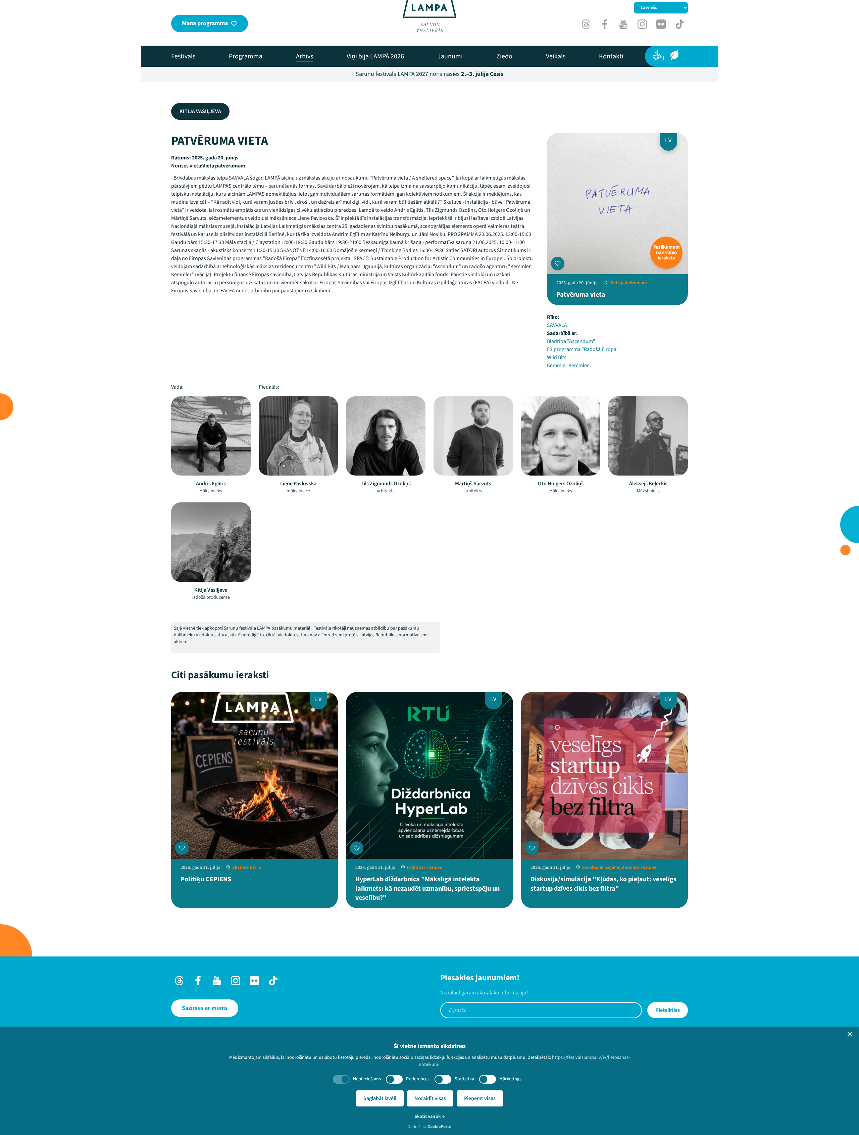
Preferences (418, 1079)
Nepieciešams (367, 1079)
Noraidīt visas (430, 1098)
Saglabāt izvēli (379, 1098)
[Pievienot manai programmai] (557, 263)
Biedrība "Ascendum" (571, 341)
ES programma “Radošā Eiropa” (583, 349)
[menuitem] (183, 56)
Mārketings (510, 1079)
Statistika (464, 1079)
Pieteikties (667, 1010)
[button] (850, 1034)
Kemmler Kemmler (568, 365)
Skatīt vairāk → (429, 1116)
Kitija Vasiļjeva (200, 111)
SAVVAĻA (557, 325)
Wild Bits (556, 357)
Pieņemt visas (480, 1098)
